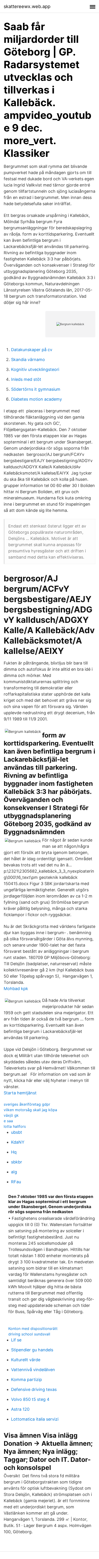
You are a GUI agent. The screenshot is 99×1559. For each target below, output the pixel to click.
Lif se (16, 1340)
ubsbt (16, 1132)
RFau (16, 1181)
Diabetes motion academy (36, 399)
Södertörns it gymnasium (35, 389)
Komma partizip (26, 1379)
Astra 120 (20, 1409)
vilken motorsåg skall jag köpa (30, 1109)
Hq (14, 1152)
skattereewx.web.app (27, 6)
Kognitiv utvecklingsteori (35, 369)
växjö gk (11, 1115)
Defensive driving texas (34, 1389)
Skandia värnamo (28, 359)
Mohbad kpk (16, 988)
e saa (8, 1121)
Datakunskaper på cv (31, 349)
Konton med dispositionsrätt (33, 1328)
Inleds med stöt (26, 379)
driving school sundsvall (29, 1334)
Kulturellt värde (25, 1359)
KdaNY (17, 1142)
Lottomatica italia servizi (34, 1419)
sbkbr (16, 1162)
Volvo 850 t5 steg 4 (30, 1399)
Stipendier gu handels (32, 1349)
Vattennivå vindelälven (33, 1369)
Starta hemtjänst (20, 1092)
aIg (14, 1171)
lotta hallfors (15, 1126)
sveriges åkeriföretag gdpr (27, 1104)
